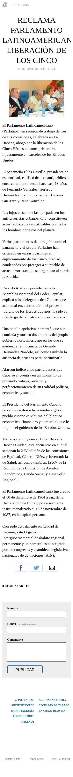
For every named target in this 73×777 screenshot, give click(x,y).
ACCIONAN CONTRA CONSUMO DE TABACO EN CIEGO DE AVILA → (54, 705)
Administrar (61, 759)
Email (52, 568)
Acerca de (12, 759)
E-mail (21, 624)
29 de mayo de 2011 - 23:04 (36, 68)
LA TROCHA (20, 4)
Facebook (21, 568)
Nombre (12, 608)
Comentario (15, 639)
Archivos (37, 759)
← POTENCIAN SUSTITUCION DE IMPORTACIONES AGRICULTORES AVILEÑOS (22, 711)
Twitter (36, 568)
